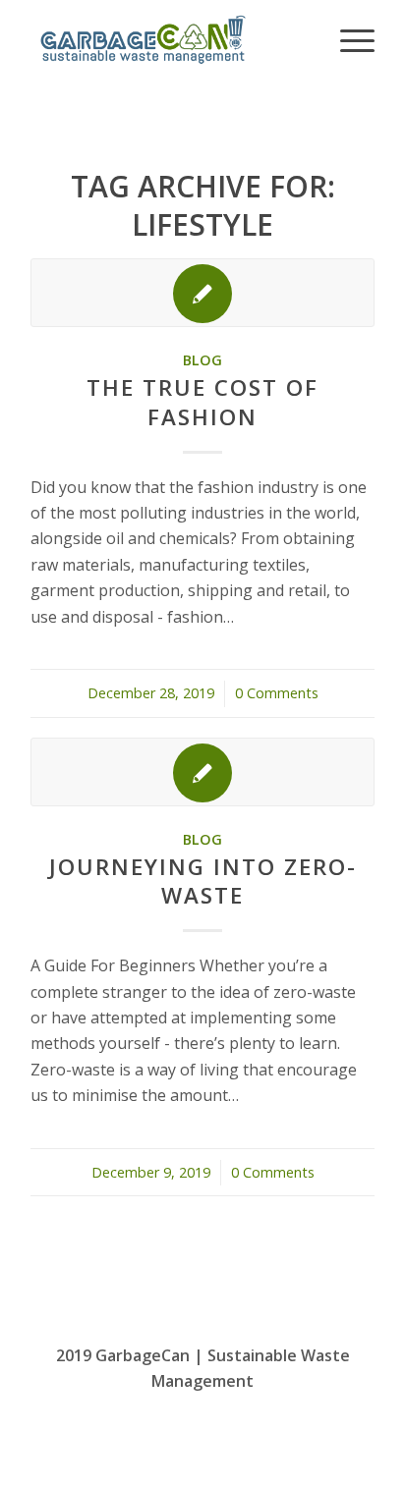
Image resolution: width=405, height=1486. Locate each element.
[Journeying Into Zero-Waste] (202, 772)
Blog (202, 360)
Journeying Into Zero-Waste (203, 881)
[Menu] (347, 39)
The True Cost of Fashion (202, 401)
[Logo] (168, 39)
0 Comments (276, 693)
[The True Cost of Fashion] (202, 292)
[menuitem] (347, 39)
